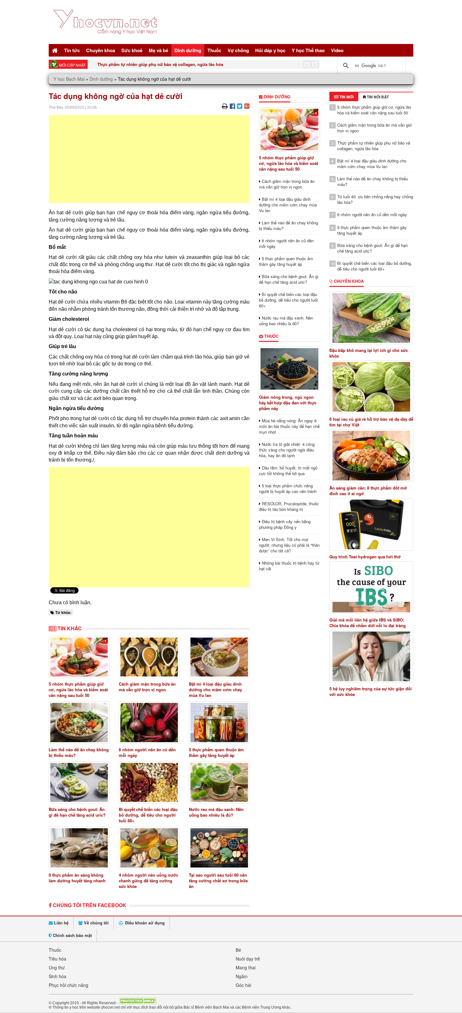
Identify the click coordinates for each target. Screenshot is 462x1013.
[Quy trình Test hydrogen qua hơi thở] (371, 524)
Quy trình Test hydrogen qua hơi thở (365, 557)
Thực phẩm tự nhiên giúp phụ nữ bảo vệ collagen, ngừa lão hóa (160, 64)
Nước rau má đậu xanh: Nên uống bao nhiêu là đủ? (216, 812)
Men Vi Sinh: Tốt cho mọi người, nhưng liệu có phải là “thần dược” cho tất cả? (289, 545)
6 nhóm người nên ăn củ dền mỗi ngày (147, 752)
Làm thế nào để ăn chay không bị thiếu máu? (79, 752)
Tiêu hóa (57, 959)
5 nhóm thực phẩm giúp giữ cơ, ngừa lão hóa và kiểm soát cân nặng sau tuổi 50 (78, 689)
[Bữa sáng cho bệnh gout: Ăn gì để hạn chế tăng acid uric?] (79, 782)
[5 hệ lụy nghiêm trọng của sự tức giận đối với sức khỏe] (371, 656)
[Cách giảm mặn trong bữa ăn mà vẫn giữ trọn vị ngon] (149, 657)
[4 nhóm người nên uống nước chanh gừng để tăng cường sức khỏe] (149, 848)
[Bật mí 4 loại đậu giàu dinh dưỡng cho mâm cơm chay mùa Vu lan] (219, 657)
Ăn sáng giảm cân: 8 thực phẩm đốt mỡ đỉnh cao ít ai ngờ (368, 490)
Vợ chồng (238, 50)
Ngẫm (242, 976)
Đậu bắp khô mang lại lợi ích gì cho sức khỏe (368, 353)
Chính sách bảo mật (72, 935)
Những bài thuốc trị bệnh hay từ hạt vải (289, 566)
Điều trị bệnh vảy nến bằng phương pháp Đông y (285, 524)
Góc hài (243, 985)
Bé (238, 950)
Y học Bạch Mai (69, 79)
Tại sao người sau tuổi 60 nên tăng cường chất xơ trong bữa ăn (218, 880)
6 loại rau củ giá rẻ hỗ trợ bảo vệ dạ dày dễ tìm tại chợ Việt (371, 422)
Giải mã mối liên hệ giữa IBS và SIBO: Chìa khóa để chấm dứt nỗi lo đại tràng (367, 622)
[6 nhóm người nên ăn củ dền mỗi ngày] (149, 722)
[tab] (343, 96)
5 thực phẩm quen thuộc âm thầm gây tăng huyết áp (216, 752)
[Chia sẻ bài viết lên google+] (247, 105)
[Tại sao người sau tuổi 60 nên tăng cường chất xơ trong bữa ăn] (219, 848)
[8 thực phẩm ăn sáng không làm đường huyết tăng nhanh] (79, 848)
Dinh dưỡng (187, 50)
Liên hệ (61, 923)
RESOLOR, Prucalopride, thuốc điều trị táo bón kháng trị (289, 506)
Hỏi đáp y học (270, 50)
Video (337, 50)
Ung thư (57, 967)
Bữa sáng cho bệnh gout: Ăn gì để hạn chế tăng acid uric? (77, 812)
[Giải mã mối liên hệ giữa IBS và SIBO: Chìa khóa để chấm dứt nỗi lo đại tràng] (371, 587)
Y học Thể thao (308, 50)
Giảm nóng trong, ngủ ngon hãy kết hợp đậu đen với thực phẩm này (287, 402)
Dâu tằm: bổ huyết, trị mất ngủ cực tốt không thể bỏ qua (288, 470)
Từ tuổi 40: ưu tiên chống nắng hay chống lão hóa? (375, 199)
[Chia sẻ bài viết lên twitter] (239, 105)
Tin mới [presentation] (346, 97)
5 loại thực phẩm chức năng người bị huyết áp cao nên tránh (287, 488)
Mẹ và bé (158, 50)
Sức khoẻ (131, 50)
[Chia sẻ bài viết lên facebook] (232, 105)
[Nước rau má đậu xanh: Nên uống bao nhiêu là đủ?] (219, 782)
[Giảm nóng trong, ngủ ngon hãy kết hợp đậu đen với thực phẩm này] (289, 369)
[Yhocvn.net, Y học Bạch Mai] (106, 39)
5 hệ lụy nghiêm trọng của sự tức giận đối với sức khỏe (370, 691)
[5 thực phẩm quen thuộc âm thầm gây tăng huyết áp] (219, 722)
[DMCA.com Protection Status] (138, 1002)
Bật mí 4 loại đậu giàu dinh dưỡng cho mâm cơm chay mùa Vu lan (215, 689)
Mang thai (246, 967)
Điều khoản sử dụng (144, 923)
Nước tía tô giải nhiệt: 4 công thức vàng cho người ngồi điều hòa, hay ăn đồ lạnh (287, 449)
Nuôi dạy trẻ (248, 959)
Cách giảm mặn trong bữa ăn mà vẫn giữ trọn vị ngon (147, 687)
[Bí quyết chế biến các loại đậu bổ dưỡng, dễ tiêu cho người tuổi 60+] (149, 782)
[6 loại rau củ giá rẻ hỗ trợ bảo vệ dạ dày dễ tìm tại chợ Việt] (371, 386)
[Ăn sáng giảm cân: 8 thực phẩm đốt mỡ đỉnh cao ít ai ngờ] (371, 455)
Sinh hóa (57, 976)
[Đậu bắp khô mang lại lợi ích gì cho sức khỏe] (371, 318)
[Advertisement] (149, 159)
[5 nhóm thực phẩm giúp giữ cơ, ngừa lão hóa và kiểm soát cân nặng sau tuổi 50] (79, 657)
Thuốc (214, 50)
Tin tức (72, 50)
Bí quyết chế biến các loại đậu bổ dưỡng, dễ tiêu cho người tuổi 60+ (148, 815)
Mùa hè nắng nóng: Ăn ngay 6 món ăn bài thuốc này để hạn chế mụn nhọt (289, 426)
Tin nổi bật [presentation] (377, 97)
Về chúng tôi (96, 923)
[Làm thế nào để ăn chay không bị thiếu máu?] (79, 722)
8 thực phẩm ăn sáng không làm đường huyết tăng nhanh (77, 878)
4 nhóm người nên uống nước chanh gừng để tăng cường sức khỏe (148, 880)
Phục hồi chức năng (68, 985)
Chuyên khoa (100, 50)
